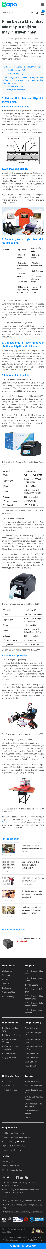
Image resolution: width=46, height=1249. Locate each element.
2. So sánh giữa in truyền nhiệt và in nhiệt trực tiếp (23, 78)
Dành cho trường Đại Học (12, 1170)
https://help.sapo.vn (17, 1133)
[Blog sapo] (26, 1177)
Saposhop (6, 822)
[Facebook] (17, 1177)
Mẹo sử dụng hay (20, 39)
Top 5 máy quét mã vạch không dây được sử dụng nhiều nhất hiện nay (32, 910)
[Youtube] (21, 1177)
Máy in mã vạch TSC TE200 (29, 938)
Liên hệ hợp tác (8, 1162)
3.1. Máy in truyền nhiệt (14, 86)
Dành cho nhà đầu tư (10, 1166)
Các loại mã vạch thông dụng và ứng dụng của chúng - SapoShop (31, 865)
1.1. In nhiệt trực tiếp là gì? (15, 70)
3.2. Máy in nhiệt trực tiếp (15, 90)
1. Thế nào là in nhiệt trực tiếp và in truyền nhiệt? (22, 67)
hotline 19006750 (24, 1245)
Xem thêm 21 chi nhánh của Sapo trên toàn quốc (24, 1212)
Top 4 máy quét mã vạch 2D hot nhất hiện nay (33, 879)
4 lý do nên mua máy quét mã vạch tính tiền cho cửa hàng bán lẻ (32, 894)
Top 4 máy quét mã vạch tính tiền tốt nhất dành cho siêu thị (32, 849)
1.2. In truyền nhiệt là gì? (14, 74)
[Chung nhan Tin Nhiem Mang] (18, 1219)
